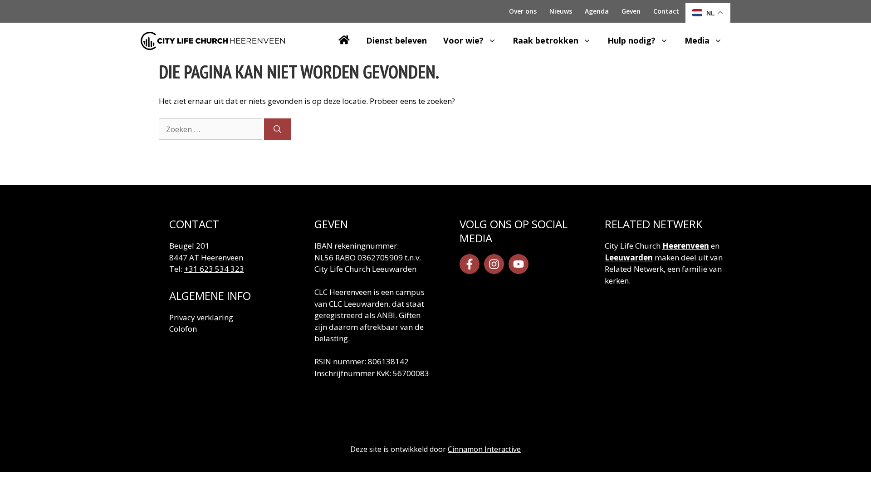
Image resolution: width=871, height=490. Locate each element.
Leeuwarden (629, 257)
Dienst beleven (396, 40)
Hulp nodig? (631, 40)
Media (697, 40)
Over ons (523, 11)
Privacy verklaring (201, 317)
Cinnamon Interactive (484, 449)
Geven (631, 11)
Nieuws (560, 11)
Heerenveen (685, 245)
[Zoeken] (277, 129)
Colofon (183, 328)
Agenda (597, 11)
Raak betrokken (545, 40)
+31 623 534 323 (214, 269)
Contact (666, 11)
